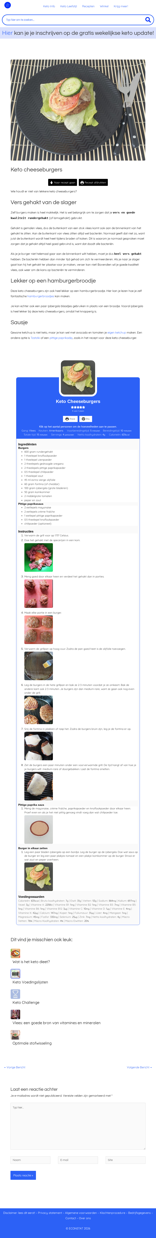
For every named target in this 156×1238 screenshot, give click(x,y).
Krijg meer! (121, 6)
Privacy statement (50, 1213)
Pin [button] (87, 418)
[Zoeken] (148, 20)
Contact (70, 1218)
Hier (7, 32)
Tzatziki (36, 338)
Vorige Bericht (14, 1067)
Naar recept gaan (64, 182)
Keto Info (49, 6)
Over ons (85, 1218)
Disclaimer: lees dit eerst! (19, 1213)
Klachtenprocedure (112, 1213)
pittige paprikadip (61, 338)
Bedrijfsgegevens (139, 1213)
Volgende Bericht (139, 1067)
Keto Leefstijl (68, 6)
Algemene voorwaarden (81, 1213)
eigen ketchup (116, 332)
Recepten (88, 6)
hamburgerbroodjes (41, 296)
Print (72, 418)
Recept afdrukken (95, 182)
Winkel (104, 6)
